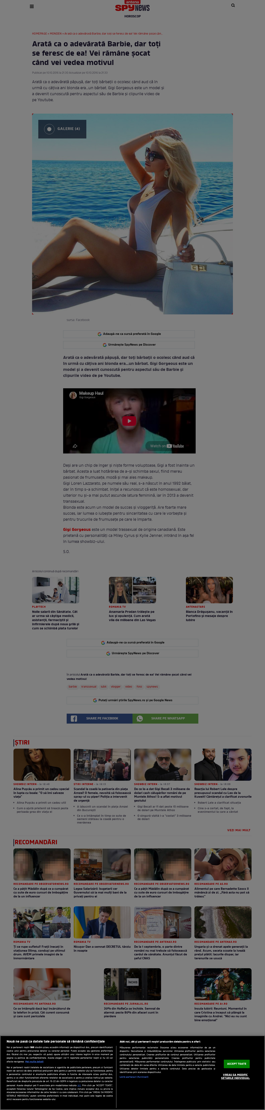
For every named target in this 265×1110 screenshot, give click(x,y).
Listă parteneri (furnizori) (134, 1077)
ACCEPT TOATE (236, 1064)
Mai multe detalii (34, 1062)
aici (79, 1086)
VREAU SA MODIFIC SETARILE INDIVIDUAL (235, 1077)
